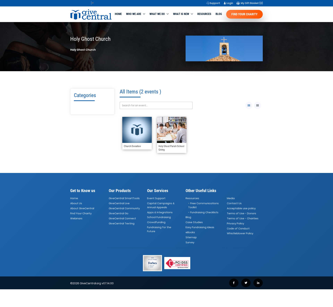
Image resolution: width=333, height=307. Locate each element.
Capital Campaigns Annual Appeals (160, 205)
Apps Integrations (160, 212)
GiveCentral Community (124, 208)
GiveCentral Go (118, 213)
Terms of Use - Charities (242, 218)
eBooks (190, 232)
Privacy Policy (235, 223)
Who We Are (133, 14)
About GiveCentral (82, 208)
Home (118, 14)
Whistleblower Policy (240, 233)
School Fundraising (159, 217)
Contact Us (234, 203)
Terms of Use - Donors (241, 213)
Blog (219, 14)
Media (231, 198)
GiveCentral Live (119, 203)
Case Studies (194, 222)
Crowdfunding (156, 222)
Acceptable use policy (241, 208)
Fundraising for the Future (159, 229)
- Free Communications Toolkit (203, 205)
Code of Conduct (238, 228)
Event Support (156, 198)
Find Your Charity (244, 14)
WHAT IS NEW (181, 14)
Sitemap (191, 237)
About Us (76, 203)
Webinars (76, 218)
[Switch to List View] (248, 105)
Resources (204, 14)
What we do (157, 14)
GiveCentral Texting (121, 223)
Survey (190, 242)
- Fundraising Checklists (203, 212)
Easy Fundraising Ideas (200, 227)
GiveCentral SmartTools (124, 198)
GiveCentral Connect (122, 218)
